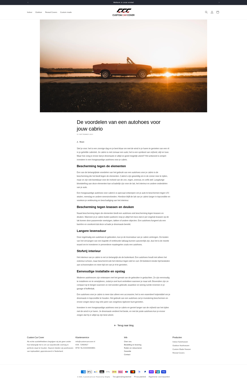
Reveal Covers (178, 353)
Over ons (127, 341)
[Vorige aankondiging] (28, 2)
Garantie (127, 351)
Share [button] (81, 142)
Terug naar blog (125, 325)
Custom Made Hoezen (182, 349)
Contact (127, 354)
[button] (206, 12)
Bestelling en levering (132, 345)
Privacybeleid (140, 377)
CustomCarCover (89, 377)
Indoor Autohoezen (180, 342)
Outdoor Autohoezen (181, 345)
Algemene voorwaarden (159, 377)
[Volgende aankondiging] (219, 2)
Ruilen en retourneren (133, 348)
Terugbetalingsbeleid (122, 377)
